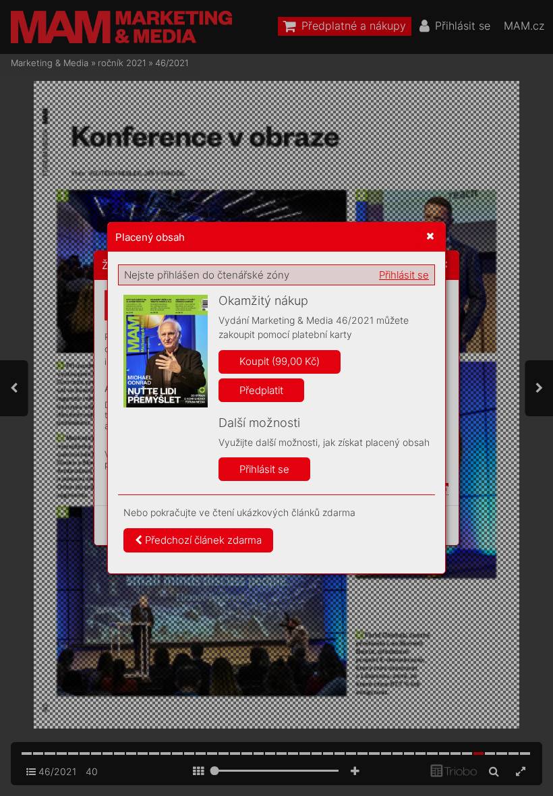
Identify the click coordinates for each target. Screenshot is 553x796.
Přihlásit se (404, 274)
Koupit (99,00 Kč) (279, 361)
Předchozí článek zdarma (202, 540)
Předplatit (261, 390)
